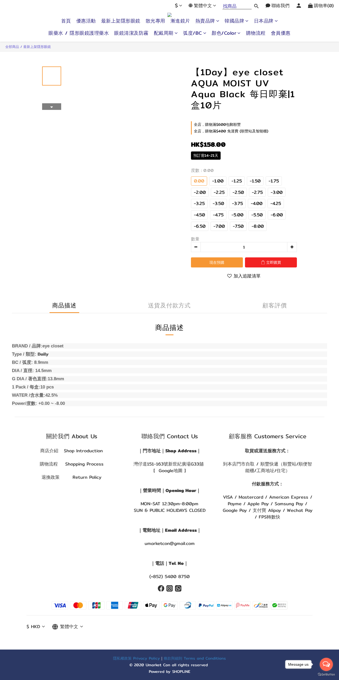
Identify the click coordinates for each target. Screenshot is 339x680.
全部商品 (12, 46)
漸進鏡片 (180, 20)
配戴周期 (163, 33)
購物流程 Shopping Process (72, 463)
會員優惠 (281, 33)
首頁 (66, 20)
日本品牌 (264, 20)
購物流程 (256, 33)
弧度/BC (192, 33)
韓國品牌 (234, 20)
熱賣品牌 (205, 20)
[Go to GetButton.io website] (326, 674)
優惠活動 (86, 20)
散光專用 (155, 20)
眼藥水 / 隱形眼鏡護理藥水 (78, 33)
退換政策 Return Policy (71, 477)
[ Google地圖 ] (170, 470)
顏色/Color (224, 33)
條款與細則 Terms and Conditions (195, 658)
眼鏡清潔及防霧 (131, 33)
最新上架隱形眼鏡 (120, 20)
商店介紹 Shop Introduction (71, 450)
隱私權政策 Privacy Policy (136, 658)
